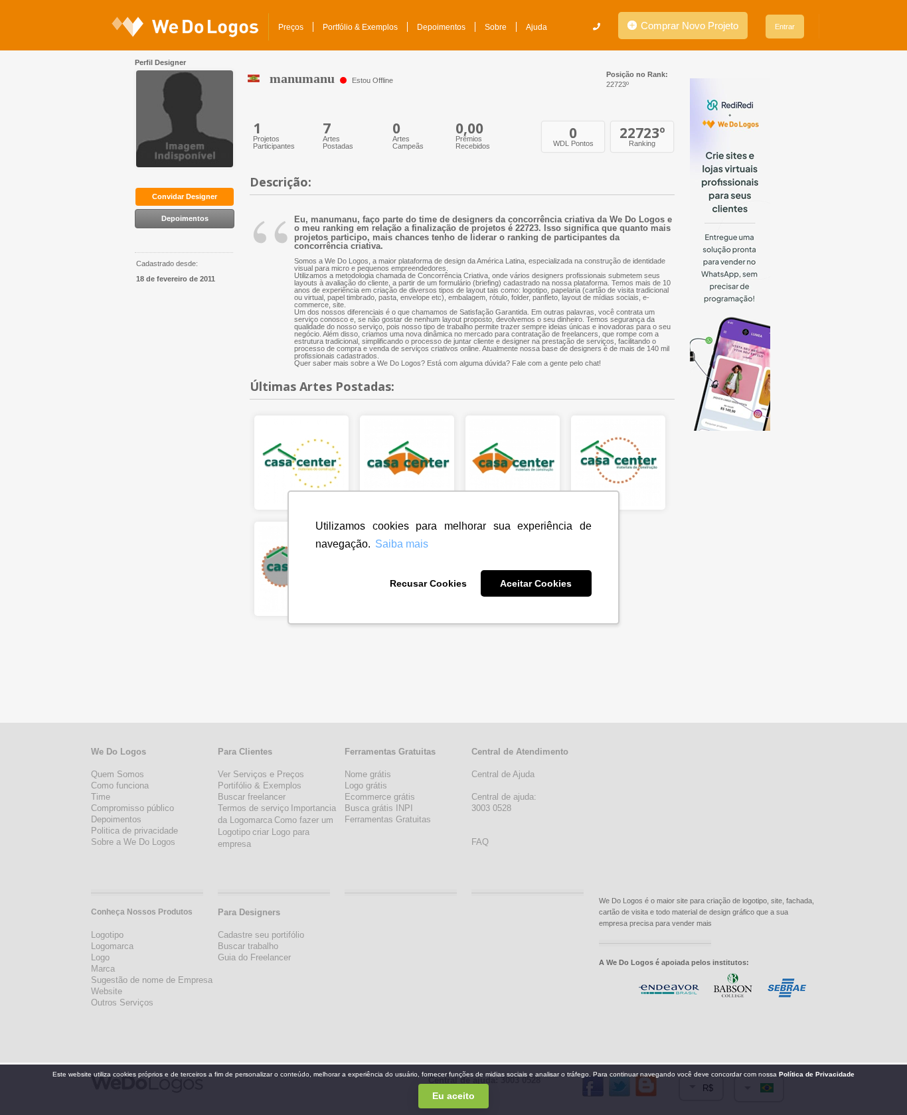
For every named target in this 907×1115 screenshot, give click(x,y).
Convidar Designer (184, 196)
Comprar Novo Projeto (688, 25)
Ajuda (536, 27)
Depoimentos (441, 27)
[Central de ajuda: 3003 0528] (596, 27)
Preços (290, 27)
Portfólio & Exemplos (360, 27)
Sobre (496, 27)
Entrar (785, 27)
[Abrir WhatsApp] (33, 1081)
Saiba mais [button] (401, 544)
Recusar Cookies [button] (428, 583)
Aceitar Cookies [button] (536, 583)
